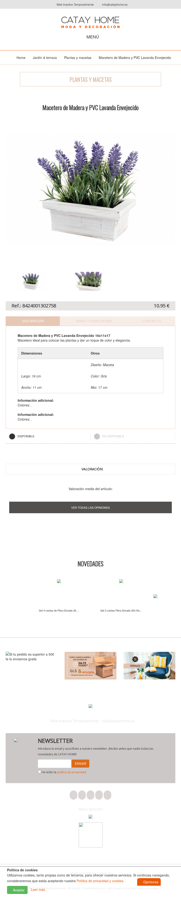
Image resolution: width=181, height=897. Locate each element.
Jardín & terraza (45, 57)
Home (20, 57)
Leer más (38, 889)
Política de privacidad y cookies (100, 880)
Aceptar (18, 890)
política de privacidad (71, 772)
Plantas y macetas (77, 57)
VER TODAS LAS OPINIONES (90, 507)
